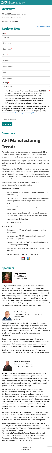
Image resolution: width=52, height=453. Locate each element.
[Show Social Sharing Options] (49, 444)
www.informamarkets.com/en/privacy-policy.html (18, 113)
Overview (8, 8)
